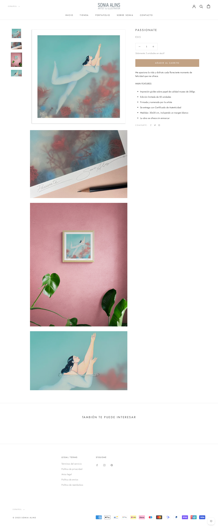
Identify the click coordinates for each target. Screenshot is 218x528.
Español (12, 6)
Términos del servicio (71, 463)
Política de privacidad (71, 469)
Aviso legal (66, 474)
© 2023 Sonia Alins (24, 517)
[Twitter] (155, 125)
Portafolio (102, 15)
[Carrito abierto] (208, 6)
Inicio (69, 15)
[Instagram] (104, 465)
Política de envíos (69, 479)
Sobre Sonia (125, 15)
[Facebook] (151, 125)
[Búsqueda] (201, 6)
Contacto (146, 15)
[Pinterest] (159, 125)
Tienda (84, 15)
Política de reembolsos (72, 484)
